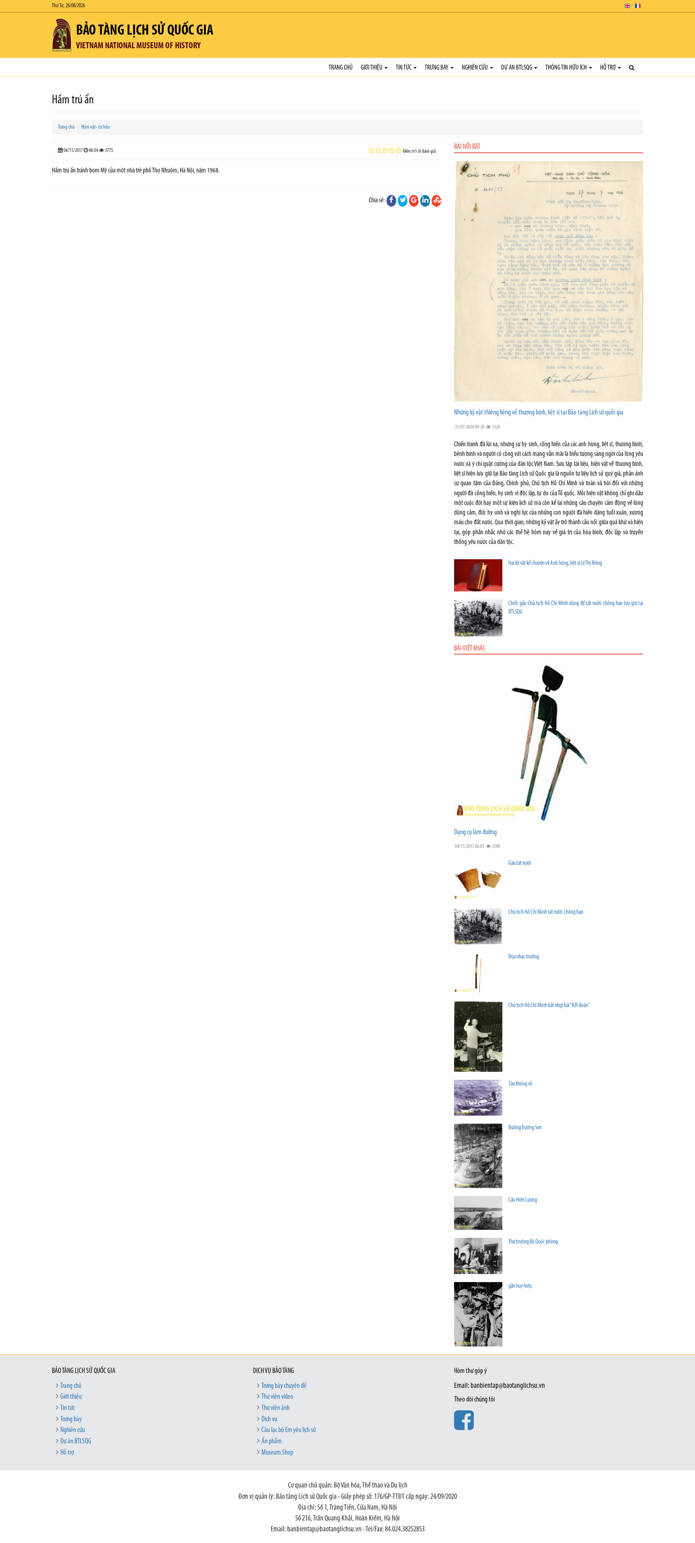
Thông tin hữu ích (566, 67)
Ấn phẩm (271, 1441)
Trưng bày (437, 67)
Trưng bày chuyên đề (283, 1386)
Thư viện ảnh (275, 1408)
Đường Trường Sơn (525, 1128)
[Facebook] (391, 200)
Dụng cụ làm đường (475, 832)
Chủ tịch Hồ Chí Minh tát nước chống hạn (545, 912)
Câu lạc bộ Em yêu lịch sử (288, 1430)
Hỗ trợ (608, 67)
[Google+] (414, 200)
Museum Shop (277, 1453)
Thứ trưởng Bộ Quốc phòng (533, 1242)
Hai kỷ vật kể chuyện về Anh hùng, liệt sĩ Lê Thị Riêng (555, 563)
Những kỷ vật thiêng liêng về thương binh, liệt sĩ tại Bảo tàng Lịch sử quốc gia (538, 413)
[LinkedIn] (425, 200)
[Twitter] (402, 200)
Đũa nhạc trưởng (523, 957)
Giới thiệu (372, 67)
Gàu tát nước (520, 863)
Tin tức (404, 67)
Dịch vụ (269, 1419)
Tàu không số (520, 1084)
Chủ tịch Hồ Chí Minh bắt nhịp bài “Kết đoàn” (549, 1006)
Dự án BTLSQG (517, 67)
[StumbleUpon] (436, 200)
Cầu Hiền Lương (522, 1200)
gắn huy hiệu (520, 1286)
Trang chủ (341, 67)
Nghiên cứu (475, 67)
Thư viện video (277, 1397)
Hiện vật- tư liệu (95, 127)
